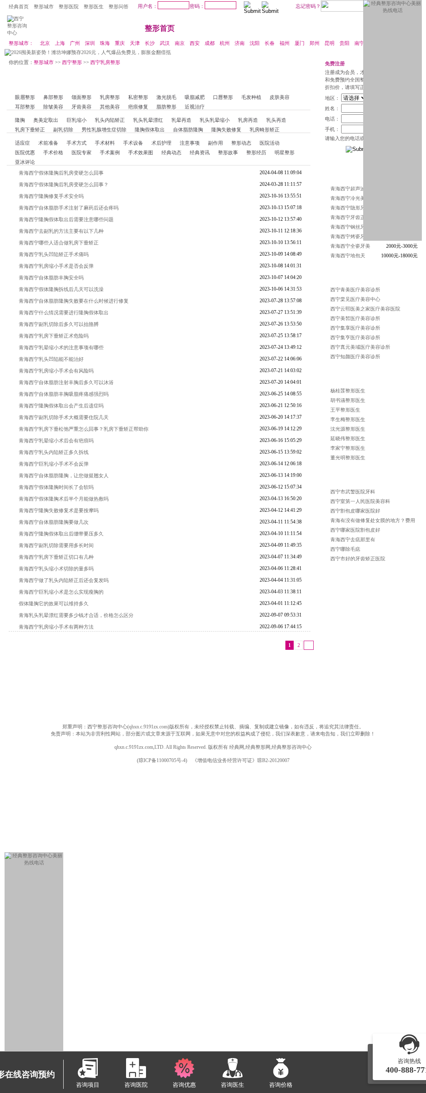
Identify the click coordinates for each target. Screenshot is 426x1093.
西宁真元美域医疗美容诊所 (360, 347)
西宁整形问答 (340, 475)
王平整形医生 (345, 410)
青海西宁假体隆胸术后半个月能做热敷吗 (64, 499)
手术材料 (105, 143)
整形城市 (44, 7)
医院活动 (270, 143)
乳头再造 (276, 120)
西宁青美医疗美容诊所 (355, 290)
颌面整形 (82, 97)
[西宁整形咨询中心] (17, 33)
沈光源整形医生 (347, 429)
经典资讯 (200, 152)
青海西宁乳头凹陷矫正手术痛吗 (54, 254)
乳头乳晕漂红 (148, 120)
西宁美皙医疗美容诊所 (355, 318)
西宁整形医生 (340, 374)
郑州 (315, 43)
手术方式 (77, 143)
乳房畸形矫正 (265, 130)
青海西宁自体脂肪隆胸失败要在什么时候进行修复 (74, 301)
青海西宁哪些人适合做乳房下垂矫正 (59, 243)
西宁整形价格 (340, 172)
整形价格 (359, 28)
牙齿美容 (82, 107)
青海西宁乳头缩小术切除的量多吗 (56, 569)
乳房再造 (248, 120)
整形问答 (119, 7)
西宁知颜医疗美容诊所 (355, 357)
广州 (75, 43)
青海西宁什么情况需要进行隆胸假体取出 (64, 313)
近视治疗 (195, 107)
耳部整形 (25, 107)
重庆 (120, 43)
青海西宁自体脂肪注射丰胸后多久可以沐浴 (66, 382)
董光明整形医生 (347, 458)
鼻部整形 (53, 97)
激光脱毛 (166, 97)
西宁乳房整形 (105, 62)
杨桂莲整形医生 (347, 391)
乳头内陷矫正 (110, 120)
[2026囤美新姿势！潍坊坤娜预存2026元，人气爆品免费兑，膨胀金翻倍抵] (88, 52)
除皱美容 (53, 107)
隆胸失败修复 (226, 130)
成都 (210, 43)
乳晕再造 (181, 120)
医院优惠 (25, 152)
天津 (135, 43)
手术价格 (53, 152)
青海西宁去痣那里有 (352, 540)
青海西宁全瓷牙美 (350, 246)
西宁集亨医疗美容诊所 (355, 337)
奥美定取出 (45, 120)
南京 (180, 43)
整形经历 (256, 152)
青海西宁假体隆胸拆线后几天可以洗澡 (61, 289)
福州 (285, 43)
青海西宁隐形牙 (347, 208)
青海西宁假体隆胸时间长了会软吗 (56, 487)
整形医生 (94, 7)
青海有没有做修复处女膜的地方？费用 (372, 520)
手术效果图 (140, 152)
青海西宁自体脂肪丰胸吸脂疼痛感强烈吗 (64, 394)
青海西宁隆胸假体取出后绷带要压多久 (61, 534)
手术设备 (133, 143)
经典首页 (19, 7)
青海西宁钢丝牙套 (350, 227)
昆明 (329, 43)
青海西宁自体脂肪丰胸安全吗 (51, 278)
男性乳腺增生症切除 (104, 130)
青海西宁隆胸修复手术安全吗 (51, 196)
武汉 (165, 43)
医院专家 (82, 152)
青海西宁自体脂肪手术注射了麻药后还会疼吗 (69, 208)
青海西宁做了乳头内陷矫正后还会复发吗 (64, 580)
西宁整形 (72, 62)
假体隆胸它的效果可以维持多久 (54, 604)
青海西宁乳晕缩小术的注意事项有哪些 (61, 347)
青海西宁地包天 (347, 256)
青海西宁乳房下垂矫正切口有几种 (56, 557)
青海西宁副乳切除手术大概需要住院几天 (64, 417)
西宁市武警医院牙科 (352, 492)
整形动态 (241, 143)
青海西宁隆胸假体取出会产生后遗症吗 (61, 406)
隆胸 (20, 120)
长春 (270, 43)
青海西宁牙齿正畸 (350, 217)
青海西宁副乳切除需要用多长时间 (56, 545)
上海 (60, 43)
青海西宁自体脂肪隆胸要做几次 (54, 522)
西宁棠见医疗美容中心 (355, 299)
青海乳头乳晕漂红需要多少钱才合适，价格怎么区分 (76, 615)
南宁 (359, 43)
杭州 (225, 43)
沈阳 (255, 43)
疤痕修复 (138, 107)
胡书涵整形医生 (347, 400)
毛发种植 (251, 97)
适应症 (22, 143)
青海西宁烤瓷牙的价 (352, 236)
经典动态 (171, 152)
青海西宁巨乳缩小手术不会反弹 (54, 464)
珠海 (105, 43)
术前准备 (48, 143)
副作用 (215, 143)
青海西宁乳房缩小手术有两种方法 (56, 627)
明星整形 (285, 152)
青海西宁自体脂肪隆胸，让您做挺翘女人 (64, 476)
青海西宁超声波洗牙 (352, 189)
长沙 (150, 43)
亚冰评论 (25, 162)
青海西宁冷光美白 (350, 198)
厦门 (300, 43)
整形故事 (228, 152)
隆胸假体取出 (150, 130)
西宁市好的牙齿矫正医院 (357, 559)
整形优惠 (309, 28)
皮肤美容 (280, 97)
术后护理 (161, 143)
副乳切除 (63, 130)
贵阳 (344, 43)
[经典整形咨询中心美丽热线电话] (392, 10)
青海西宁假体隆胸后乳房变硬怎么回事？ (64, 185)
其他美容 (110, 107)
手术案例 (110, 152)
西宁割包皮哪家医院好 (355, 511)
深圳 (90, 43)
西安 (195, 43)
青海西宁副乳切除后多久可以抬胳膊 (59, 324)
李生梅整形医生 (347, 419)
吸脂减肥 (195, 97)
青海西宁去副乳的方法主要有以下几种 (61, 231)
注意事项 (190, 143)
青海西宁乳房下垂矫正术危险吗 (54, 336)
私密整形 (138, 97)
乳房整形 (110, 97)
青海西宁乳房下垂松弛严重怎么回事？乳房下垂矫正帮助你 (84, 429)
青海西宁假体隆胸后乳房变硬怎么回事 (61, 173)
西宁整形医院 (340, 273)
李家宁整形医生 (347, 448)
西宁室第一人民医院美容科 (360, 501)
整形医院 (69, 7)
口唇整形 (223, 97)
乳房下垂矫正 (30, 130)
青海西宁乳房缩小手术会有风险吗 (56, 371)
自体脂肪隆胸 (188, 130)
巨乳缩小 (77, 120)
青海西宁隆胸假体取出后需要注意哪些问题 (66, 219)
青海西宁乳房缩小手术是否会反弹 (56, 266)
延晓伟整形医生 (347, 439)
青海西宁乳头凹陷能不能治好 (51, 359)
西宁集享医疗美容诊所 (355, 328)
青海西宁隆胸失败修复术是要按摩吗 (59, 510)
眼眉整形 (25, 97)
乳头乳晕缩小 (215, 120)
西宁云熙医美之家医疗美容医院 (365, 309)
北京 (45, 43)
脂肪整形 (166, 107)
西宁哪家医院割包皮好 (355, 530)
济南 (240, 43)
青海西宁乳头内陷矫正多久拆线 (54, 452)
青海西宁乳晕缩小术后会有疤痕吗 (56, 441)
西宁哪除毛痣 (345, 549)
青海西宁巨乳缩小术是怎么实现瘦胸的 (61, 592)
